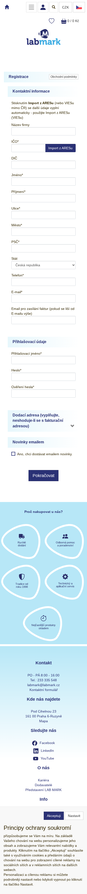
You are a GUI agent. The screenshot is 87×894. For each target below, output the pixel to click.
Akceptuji (54, 816)
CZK (65, 7)
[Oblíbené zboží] (51, 21)
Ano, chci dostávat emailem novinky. (44, 454)
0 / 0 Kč (72, 21)
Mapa (43, 721)
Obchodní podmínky (64, 76)
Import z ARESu (60, 148)
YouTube (47, 758)
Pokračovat (43, 475)
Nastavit (74, 816)
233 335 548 (47, 680)
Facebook (47, 743)
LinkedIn (47, 751)
